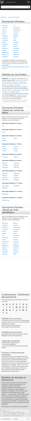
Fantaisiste (5, 44)
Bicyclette (4, 335)
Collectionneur (17, 30)
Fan (14, 25)
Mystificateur (5, 52)
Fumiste (4, 50)
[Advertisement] (15, 13)
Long (3, 334)
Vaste (6, 334)
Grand (25, 334)
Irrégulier (15, 46)
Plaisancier (16, 54)
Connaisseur (16, 28)
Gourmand (16, 32)
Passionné (5, 28)
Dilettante (15, 36)
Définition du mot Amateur (14, 74)
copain (7, 327)
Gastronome (5, 54)
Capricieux (5, 48)
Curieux (4, 30)
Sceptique (16, 42)
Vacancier (16, 56)
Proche (3, 325)
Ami (3, 327)
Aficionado (5, 25)
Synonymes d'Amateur (13, 21)
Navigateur (5, 56)
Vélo (9, 335)
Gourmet (4, 32)
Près (8, 325)
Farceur (15, 50)
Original (15, 44)
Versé (14, 40)
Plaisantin (15, 52)
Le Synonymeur (10, 2)
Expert (15, 38)
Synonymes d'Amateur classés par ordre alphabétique (12, 210)
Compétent (5, 40)
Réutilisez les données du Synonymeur (14, 378)
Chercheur (5, 38)
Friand (4, 34)
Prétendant (5, 36)
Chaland (15, 34)
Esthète (4, 42)
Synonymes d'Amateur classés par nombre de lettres (13, 110)
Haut (10, 334)
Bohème (4, 46)
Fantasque (16, 48)
